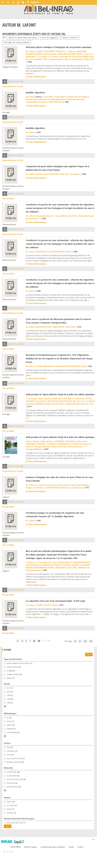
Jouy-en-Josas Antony (14, 758)
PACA (9, 747)
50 (80, 641)
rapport (10, 678)
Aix (8, 717)
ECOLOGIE (11, 783)
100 (85, 641)
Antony (9, 721)
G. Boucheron (52, 485)
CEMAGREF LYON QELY (59, 174)
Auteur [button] (7, 797)
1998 (9, 695)
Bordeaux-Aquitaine (14, 762)
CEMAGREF (60, 567)
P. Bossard (37, 446)
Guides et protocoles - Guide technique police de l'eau (69, 404)
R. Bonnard (79, 398)
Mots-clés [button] (8, 767)
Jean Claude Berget (79, 485)
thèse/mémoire (13, 667)
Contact (80, 847)
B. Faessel (40, 485)
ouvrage (10, 670)
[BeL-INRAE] (48, 9)
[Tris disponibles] (4, 37)
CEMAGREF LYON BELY (54, 51)
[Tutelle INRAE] (6, 841)
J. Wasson (75, 174)
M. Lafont (30, 51)
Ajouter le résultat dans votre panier (22, 37)
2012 (9, 688)
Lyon (9, 755)
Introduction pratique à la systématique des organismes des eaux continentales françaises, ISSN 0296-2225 (55, 100)
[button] (4, 81)
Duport (9, 809)
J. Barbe (39, 51)
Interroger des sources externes (16, 42)
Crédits (71, 847)
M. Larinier (65, 485)
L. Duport (30, 562)
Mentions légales (30, 847)
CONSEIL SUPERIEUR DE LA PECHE (63, 444)
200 (90, 641)
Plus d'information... (38, 76)
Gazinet (10, 725)
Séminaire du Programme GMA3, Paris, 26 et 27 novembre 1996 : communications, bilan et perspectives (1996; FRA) (60, 58)
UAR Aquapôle (12, 732)
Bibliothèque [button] (10, 713)
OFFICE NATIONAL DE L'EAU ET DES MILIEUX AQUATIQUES (59, 400)
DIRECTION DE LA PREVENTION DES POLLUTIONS (48, 565)
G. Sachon (53, 56)
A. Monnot (38, 487)
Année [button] (7, 683)
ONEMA (39, 404)
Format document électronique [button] (19, 818)
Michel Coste (41, 174)
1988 (9, 703)
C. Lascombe (41, 562)
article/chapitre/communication (18, 663)
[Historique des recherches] (18, 2)
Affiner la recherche (70, 37)
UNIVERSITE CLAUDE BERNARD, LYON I (53, 251)
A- (4, 851)
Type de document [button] (13, 659)
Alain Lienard (44, 398)
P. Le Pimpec (42, 56)
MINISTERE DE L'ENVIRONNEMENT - (75, 562)
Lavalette (10, 729)
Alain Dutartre (49, 54)
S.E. (69, 487)
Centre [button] (7, 743)
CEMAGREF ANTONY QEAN (69, 54)
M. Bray (30, 404)
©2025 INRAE (15, 847)
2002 (9, 691)
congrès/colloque (13, 674)
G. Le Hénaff (89, 401)
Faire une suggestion (50, 37)
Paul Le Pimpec (32, 441)
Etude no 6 (78, 487)
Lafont (9, 802)
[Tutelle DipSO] (19, 842)
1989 (9, 699)
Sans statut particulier (15, 823)
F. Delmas (70, 51)
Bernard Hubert (50, 446)
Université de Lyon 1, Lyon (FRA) (50, 216)
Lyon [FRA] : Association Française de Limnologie (65, 96)
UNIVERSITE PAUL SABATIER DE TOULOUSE (55, 327)
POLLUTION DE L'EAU (15, 779)
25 (75, 641)
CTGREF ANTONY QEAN (55, 487)
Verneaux (10, 813)
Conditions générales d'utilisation (52, 847)
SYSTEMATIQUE (13, 787)
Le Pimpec (11, 805)
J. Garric (86, 54)
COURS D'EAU (12, 772)
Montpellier (11, 751)
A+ (11, 851)
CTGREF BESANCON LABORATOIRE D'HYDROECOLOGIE (61, 366)
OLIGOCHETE (12, 776)
